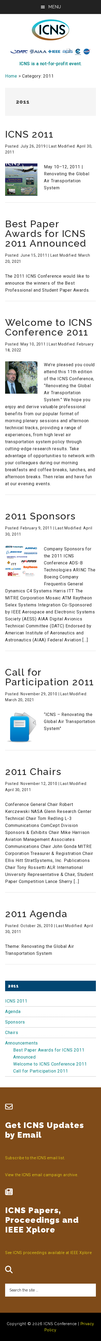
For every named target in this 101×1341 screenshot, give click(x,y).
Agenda (13, 1011)
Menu (54, 6)
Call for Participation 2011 (49, 676)
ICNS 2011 (29, 134)
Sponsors (15, 1022)
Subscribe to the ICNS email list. (35, 1158)
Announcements (21, 1043)
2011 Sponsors (40, 516)
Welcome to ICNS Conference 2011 (48, 327)
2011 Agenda (36, 913)
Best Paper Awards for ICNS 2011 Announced (45, 233)
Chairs (11, 1032)
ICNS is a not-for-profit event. (50, 63)
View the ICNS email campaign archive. (41, 1175)
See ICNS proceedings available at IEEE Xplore (48, 1253)
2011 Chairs (33, 771)
